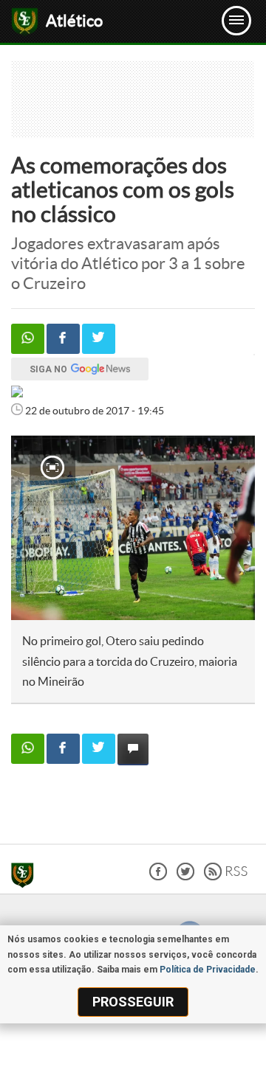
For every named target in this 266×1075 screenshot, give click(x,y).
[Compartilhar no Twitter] (98, 339)
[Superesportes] (26, 877)
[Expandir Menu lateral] (236, 20)
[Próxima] (228, 528)
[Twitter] (185, 876)
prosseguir (133, 1001)
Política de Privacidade (208, 969)
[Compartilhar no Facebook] (63, 339)
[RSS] (226, 876)
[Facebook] (158, 876)
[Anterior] (30, 528)
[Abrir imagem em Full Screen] (52, 467)
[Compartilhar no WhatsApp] (27, 339)
